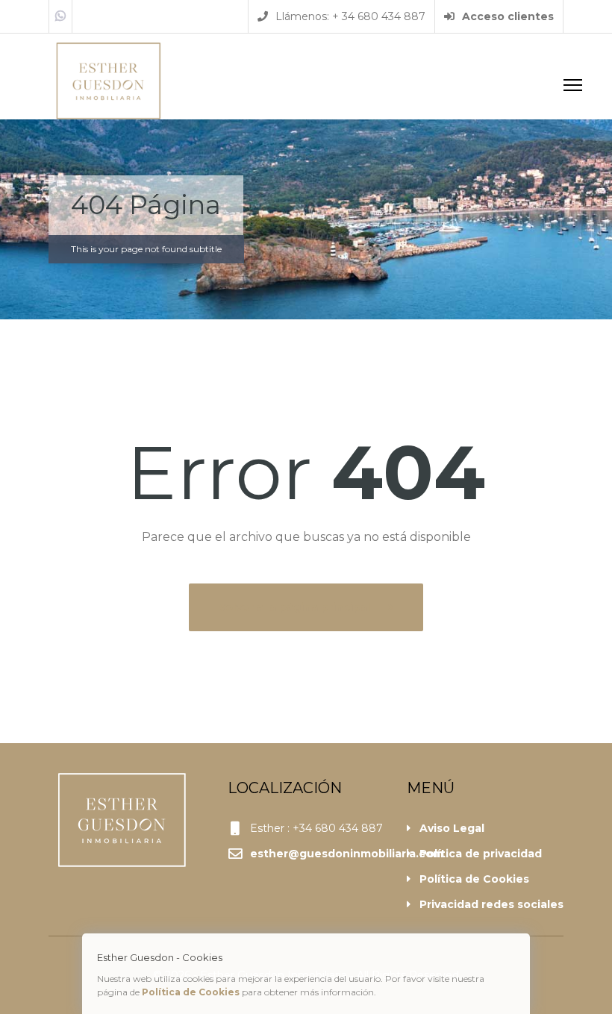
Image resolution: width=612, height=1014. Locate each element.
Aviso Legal (451, 828)
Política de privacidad (480, 853)
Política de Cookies (474, 879)
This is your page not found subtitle (146, 248)
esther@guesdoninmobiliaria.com (346, 853)
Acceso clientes (506, 16)
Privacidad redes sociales (491, 904)
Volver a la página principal (296, 607)
